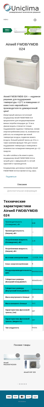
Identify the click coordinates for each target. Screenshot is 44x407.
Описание (22, 184)
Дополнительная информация (22, 191)
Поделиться (10, 177)
